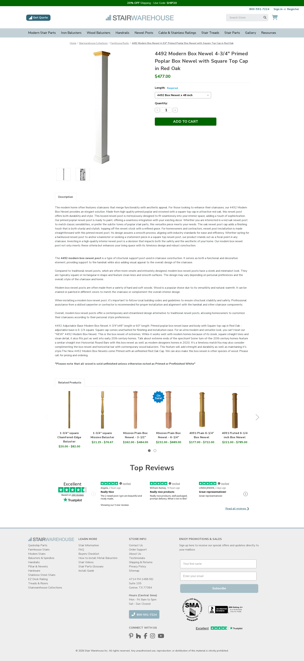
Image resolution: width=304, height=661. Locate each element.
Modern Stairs (37, 554)
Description (65, 197)
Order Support (138, 550)
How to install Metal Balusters (98, 558)
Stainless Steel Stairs (41, 575)
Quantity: (161, 103)
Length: (166, 88)
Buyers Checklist (88, 554)
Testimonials (137, 558)
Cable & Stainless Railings (177, 33)
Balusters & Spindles (41, 558)
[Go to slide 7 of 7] (46, 417)
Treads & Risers (38, 583)
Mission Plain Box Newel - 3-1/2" (135, 435)
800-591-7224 (259, 9)
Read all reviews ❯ (237, 509)
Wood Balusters (98, 33)
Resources (268, 33)
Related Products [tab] (69, 382)
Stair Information (88, 545)
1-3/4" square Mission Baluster (102, 435)
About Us (135, 554)
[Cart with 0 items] (275, 18)
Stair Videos (86, 562)
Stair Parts (232, 33)
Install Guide (86, 571)
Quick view (69, 406)
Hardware (34, 571)
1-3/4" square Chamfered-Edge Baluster (69, 437)
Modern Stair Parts (42, 33)
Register (293, 9)
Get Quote (40, 18)
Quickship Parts (37, 545)
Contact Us (136, 545)
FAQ (81, 550)
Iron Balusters (71, 33)
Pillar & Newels (38, 566)
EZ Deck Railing (38, 579)
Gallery (250, 33)
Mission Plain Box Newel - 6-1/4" (168, 435)
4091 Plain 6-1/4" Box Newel (201, 435)
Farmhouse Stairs (39, 550)
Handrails (122, 33)
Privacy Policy (137, 566)
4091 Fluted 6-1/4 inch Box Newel (235, 435)
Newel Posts (144, 33)
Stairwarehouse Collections (45, 588)
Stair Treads (210, 33)
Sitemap (134, 571)
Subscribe (219, 588)
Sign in (278, 9)
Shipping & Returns (141, 562)
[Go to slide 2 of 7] (257, 417)
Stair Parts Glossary (90, 566)
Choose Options (69, 413)
